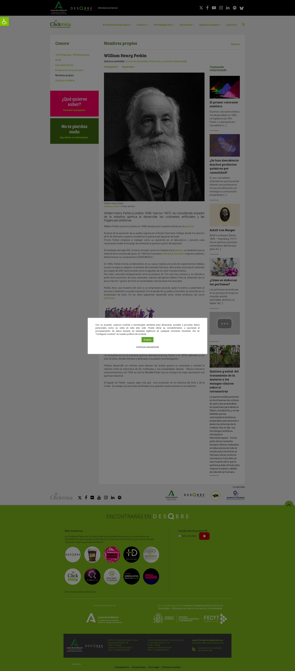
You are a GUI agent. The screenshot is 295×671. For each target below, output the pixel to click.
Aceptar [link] (147, 339)
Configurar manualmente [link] (147, 347)
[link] (4, 21)
